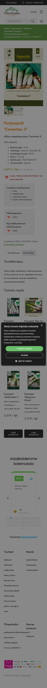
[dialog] (23, 344)
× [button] (42, 325)
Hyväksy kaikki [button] (24, 348)
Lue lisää (18, 342)
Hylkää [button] (24, 355)
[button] (23, 361)
